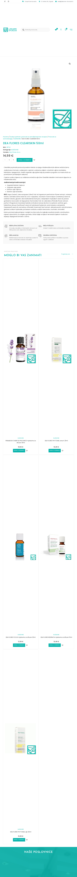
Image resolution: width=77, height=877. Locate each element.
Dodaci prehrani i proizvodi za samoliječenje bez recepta (28, 137)
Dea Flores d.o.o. (15, 152)
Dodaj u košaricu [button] (19, 450)
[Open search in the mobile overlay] (35, 30)
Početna (6, 137)
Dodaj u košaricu (24, 160)
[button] (71, 30)
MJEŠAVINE (17, 139)
